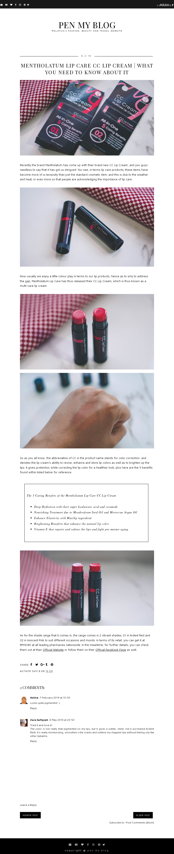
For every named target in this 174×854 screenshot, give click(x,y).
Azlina (34, 697)
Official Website (53, 649)
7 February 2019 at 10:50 (55, 697)
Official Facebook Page (110, 649)
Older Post (143, 815)
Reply (33, 708)
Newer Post (30, 815)
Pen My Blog (87, 24)
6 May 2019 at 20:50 (61, 719)
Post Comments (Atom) (140, 822)
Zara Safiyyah (39, 719)
